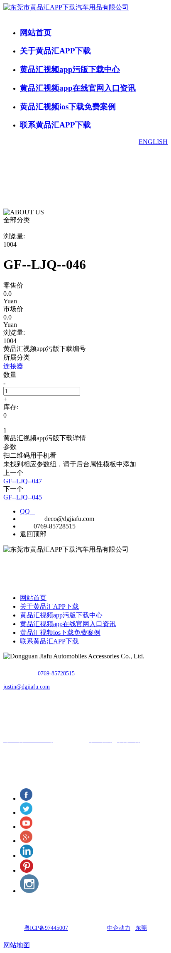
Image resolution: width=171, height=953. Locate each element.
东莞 (141, 928)
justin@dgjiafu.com (26, 687)
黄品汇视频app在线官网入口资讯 (78, 88)
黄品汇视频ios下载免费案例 (68, 106)
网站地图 (16, 944)
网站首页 (35, 32)
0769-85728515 (56, 673)
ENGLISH (153, 141)
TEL (26, 526)
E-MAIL (31, 518)
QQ (27, 511)
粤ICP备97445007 (46, 928)
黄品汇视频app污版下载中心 (70, 69)
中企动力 (118, 928)
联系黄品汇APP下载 (55, 124)
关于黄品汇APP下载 (55, 50)
